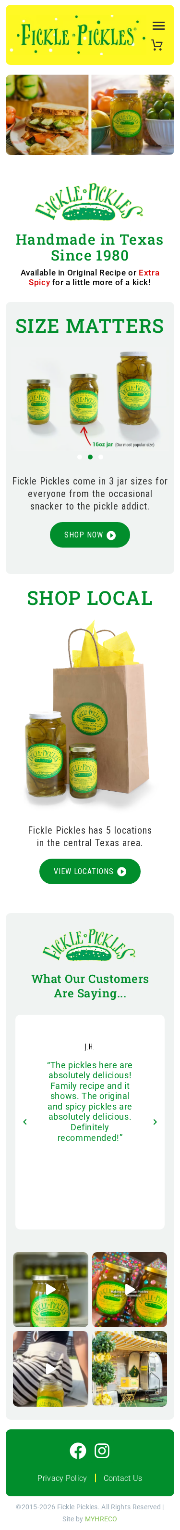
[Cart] (157, 44)
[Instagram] (102, 1451)
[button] (79, 457)
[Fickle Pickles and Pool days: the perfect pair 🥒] (50, 1369)
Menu (157, 25)
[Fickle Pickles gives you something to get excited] (50, 1290)
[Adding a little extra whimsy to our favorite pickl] (130, 1290)
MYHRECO (101, 1519)
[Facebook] (78, 1451)
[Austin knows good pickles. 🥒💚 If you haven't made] (130, 1369)
